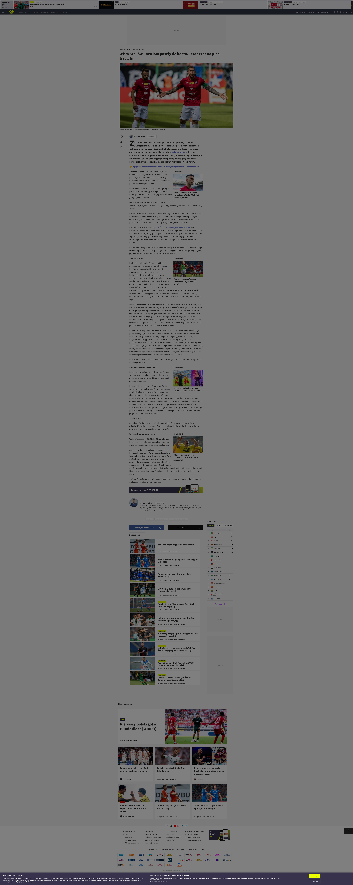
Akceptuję (314, 876)
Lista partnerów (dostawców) (158, 882)
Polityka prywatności (31, 882)
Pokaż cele (315, 881)
